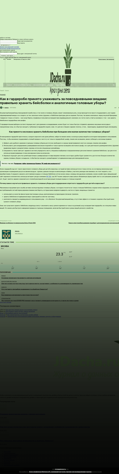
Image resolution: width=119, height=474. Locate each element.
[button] (113, 85)
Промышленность (60, 469)
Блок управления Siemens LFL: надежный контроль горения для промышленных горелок (60, 472)
